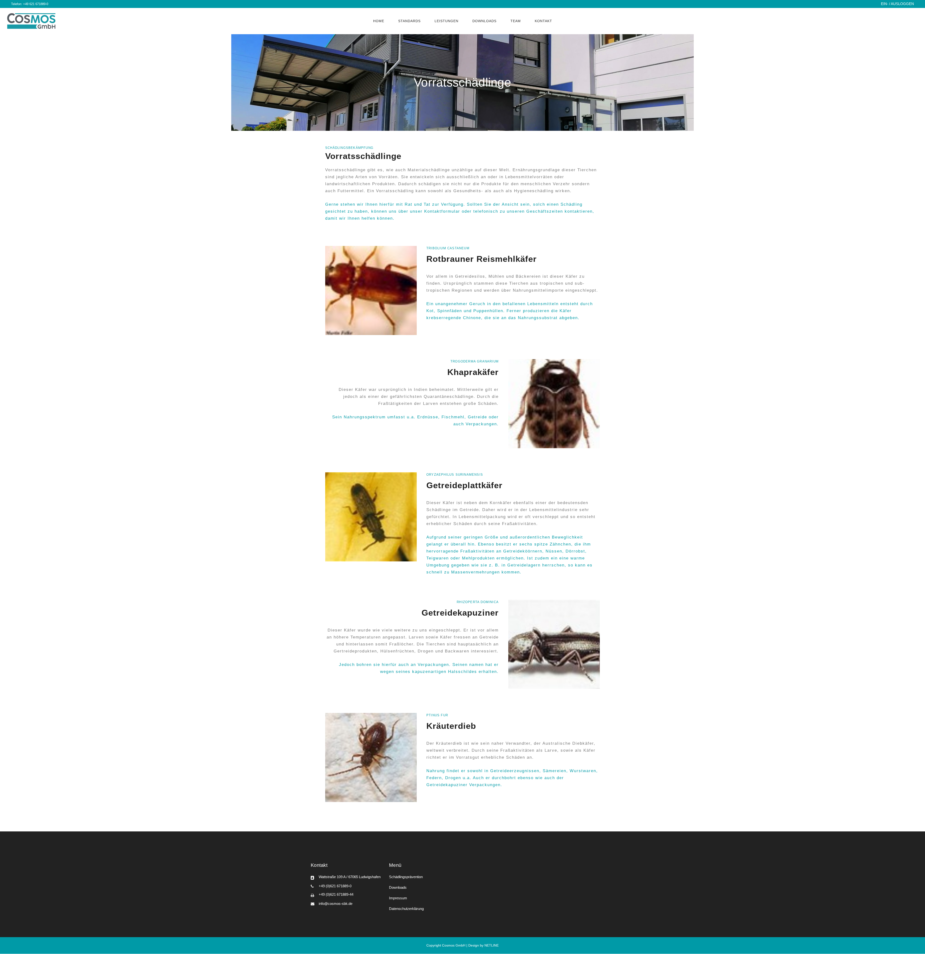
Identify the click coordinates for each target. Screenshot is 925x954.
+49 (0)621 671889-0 (335, 886)
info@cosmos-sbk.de (335, 903)
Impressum (398, 898)
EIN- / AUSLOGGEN (897, 4)
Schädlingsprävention (406, 877)
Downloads (398, 887)
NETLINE (491, 945)
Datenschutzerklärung (406, 909)
